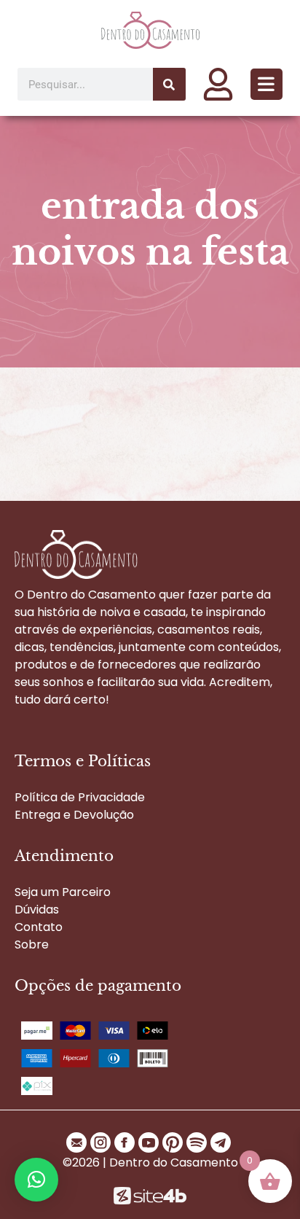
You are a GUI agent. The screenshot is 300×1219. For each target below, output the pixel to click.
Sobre (32, 944)
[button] (266, 84)
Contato (39, 927)
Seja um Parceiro (63, 892)
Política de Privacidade (80, 797)
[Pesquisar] (169, 84)
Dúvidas (37, 909)
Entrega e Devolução (74, 814)
